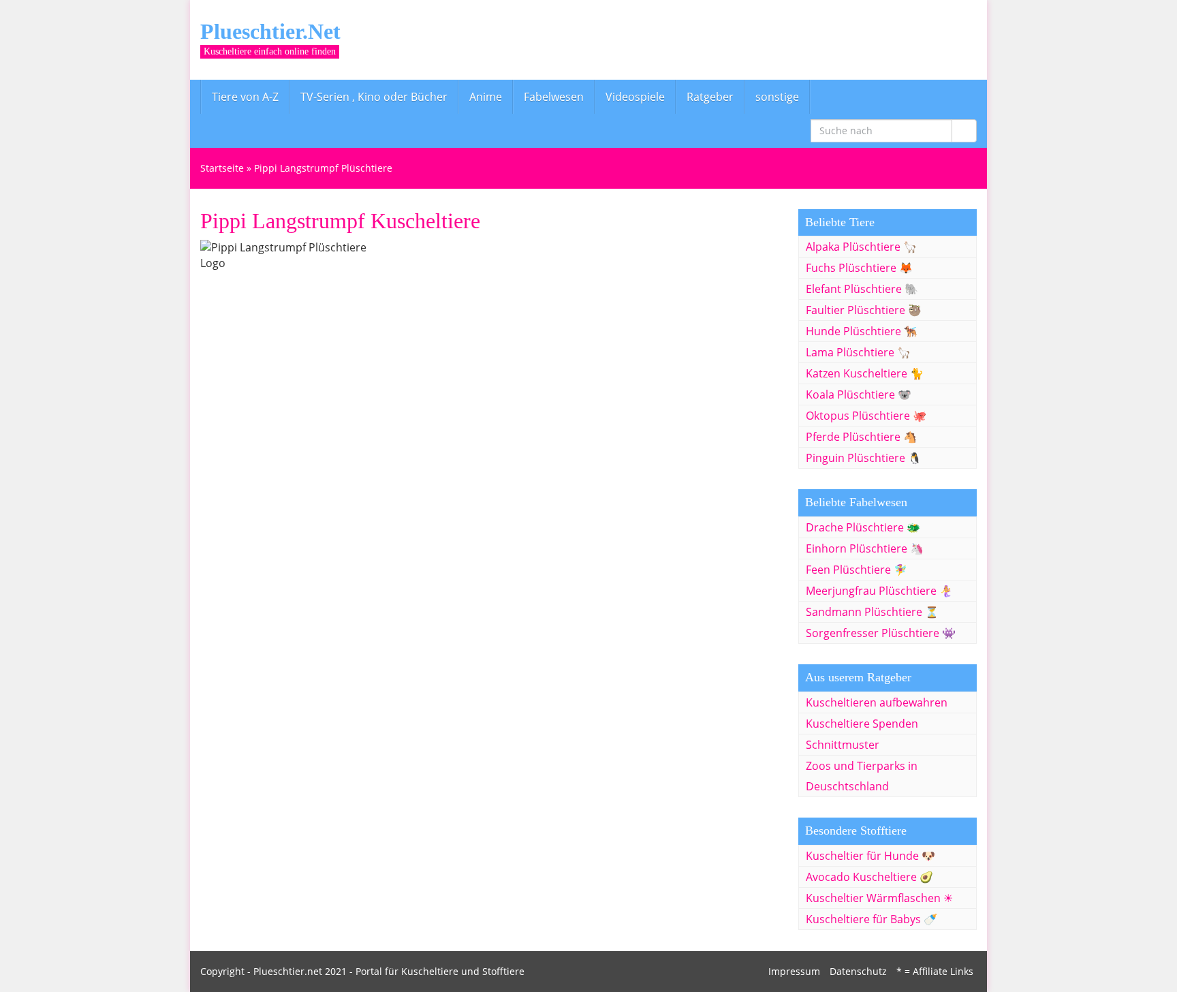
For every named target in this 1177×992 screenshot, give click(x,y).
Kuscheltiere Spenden (862, 723)
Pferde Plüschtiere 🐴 (861, 436)
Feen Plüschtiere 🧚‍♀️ (856, 569)
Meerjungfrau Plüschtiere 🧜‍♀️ (879, 590)
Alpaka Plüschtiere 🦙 (861, 246)
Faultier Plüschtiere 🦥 (864, 310)
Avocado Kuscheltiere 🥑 (869, 876)
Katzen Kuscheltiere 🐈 (865, 373)
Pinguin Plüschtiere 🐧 (864, 457)
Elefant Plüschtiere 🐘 (862, 288)
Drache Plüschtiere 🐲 (863, 527)
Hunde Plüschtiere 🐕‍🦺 (861, 331)
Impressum (794, 971)
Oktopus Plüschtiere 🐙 (866, 415)
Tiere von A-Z (245, 96)
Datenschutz (858, 971)
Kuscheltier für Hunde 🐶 (870, 855)
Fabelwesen (554, 96)
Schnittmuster (842, 744)
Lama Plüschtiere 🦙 (858, 352)
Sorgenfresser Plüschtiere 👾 (881, 632)
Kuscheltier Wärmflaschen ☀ (879, 897)
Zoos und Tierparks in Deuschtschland (861, 776)
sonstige (777, 96)
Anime (485, 96)
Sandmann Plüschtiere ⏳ (872, 611)
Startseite (222, 167)
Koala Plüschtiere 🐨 (858, 394)
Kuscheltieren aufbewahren (876, 702)
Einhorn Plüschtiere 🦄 (865, 548)
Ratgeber (710, 96)
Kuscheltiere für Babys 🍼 (871, 919)
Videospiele (635, 96)
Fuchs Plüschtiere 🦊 (859, 267)
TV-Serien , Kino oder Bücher (374, 96)
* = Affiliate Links (934, 971)
